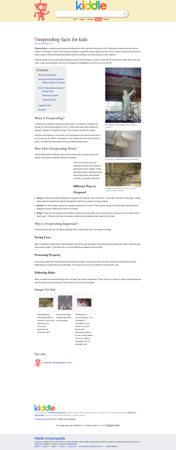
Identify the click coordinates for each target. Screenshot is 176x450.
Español (106, 19)
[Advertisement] (88, 28)
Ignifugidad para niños (61, 362)
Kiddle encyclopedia (57, 412)
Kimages (90, 19)
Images (82, 19)
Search (124, 13)
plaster (122, 125)
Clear (120, 14)
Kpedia (98, 19)
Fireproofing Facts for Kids (46, 419)
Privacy (62, 446)
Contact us (72, 446)
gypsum (112, 125)
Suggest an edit (112, 425)
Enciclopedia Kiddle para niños (90, 446)
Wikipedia (38, 444)
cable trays (119, 159)
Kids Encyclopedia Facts (44, 43)
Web (75, 19)
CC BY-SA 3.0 (60, 441)
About (54, 446)
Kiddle (37, 446)
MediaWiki (73, 444)
